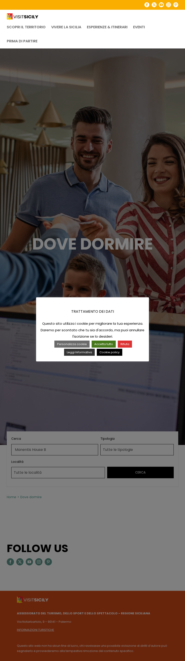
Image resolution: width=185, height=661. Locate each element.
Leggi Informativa (79, 352)
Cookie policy (109, 352)
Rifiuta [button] (124, 344)
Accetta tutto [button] (103, 344)
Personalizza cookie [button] (72, 344)
